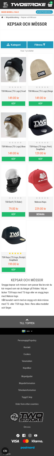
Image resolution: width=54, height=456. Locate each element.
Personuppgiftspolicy (27, 340)
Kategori (15, 45)
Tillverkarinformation (27, 390)
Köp (13, 103)
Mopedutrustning (12, 17)
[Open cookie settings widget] (5, 451)
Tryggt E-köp (27, 397)
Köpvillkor (27, 368)
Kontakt (27, 347)
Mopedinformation (27, 383)
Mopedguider (27, 376)
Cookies (27, 354)
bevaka (40, 214)
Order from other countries (27, 404)
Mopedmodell (45, 12)
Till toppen (27, 323)
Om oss (27, 427)
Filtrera (38, 45)
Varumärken (27, 361)
